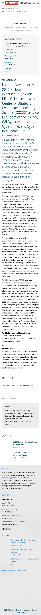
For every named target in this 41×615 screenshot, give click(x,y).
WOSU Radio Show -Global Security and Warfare (24, 560)
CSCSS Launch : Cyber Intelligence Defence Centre (25, 443)
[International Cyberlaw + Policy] (6, 597)
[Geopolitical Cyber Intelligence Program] (25, 578)
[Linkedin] (9, 529)
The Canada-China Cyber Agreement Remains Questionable (23, 541)
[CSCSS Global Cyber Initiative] (16, 587)
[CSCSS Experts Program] (16, 578)
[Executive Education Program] (6, 578)
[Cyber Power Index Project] (25, 587)
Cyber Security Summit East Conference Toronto (23, 453)
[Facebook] (3, 529)
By (22, 11)
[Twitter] (6, 529)
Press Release (10, 11)
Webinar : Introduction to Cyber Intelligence (21, 551)
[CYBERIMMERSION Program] (34, 578)
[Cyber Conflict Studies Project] (34, 587)
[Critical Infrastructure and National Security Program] (6, 587)
